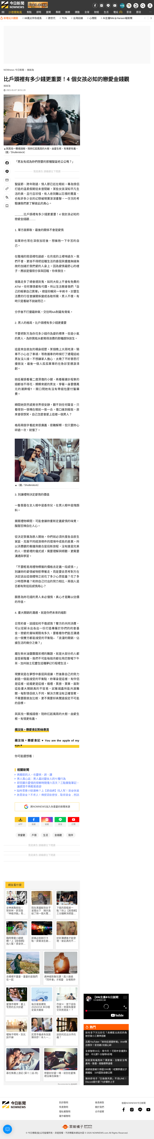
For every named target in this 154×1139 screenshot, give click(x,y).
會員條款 (99, 1102)
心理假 (93, 18)
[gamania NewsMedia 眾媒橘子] (77, 1127)
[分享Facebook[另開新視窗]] (7, 162)
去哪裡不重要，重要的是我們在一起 (22, 978)
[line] (108, 5)
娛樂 (67, 12)
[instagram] (101, 5)
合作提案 (99, 1111)
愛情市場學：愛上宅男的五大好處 (16, 1005)
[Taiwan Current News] (122, 5)
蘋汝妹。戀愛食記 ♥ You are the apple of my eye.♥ (47, 743)
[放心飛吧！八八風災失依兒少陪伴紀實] (38, 4)
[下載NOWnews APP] (135, 5)
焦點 (29, 12)
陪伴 (70, 835)
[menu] (3, 12)
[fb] (94, 5)
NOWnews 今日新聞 (14, 70)
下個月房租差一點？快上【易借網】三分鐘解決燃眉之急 (67, 910)
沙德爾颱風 (15, 12)
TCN (64, 18)
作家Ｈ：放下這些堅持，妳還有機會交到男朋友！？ (66, 1007)
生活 (106, 12)
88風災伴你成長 (33, 18)
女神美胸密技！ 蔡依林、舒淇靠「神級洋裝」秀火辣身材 (16, 910)
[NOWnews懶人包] (128, 5)
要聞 (48, 12)
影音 (129, 12)
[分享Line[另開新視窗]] (7, 171)
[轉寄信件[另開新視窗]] (7, 180)
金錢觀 (58, 835)
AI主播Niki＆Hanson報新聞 (117, 18)
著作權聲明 (64, 1116)
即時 (38, 12)
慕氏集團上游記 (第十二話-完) (22, 1073)
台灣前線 (78, 18)
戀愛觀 (21, 835)
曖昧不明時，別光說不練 (16, 1036)
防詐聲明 (63, 1102)
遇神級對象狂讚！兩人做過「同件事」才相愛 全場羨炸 (59, 978)
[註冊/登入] (150, 5)
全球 (87, 12)
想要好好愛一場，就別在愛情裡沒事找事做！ (59, 1074)
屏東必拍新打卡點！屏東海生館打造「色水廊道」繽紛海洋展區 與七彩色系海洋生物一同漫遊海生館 (41, 939)
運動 (77, 12)
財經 (96, 12)
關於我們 (99, 1107)
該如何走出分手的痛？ (66, 1036)
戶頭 (34, 835)
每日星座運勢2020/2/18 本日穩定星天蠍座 (40, 1007)
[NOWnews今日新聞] (13, 4)
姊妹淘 (30, 70)
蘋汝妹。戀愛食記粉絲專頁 (32, 729)
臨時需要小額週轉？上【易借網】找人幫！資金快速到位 (16, 941)
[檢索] (142, 5)
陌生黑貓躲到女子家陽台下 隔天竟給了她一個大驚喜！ (41, 910)
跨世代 (51, 18)
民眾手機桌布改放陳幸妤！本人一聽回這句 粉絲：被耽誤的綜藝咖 (41, 1036)
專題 (58, 12)
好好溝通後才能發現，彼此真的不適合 (66, 939)
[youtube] (114, 5)
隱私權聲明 (64, 1111)
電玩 (115, 12)
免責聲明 (63, 1107)
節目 (138, 12)
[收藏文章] (7, 205)
